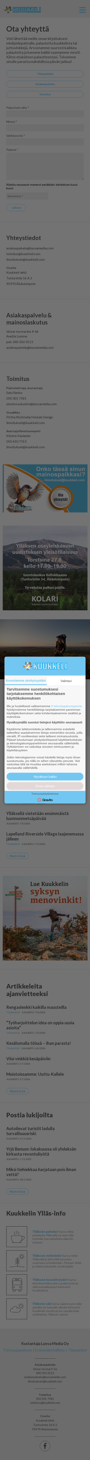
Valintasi (66, 680)
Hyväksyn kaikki (45, 776)
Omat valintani (45, 786)
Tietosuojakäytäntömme (45, 793)
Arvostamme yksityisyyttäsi (26, 680)
